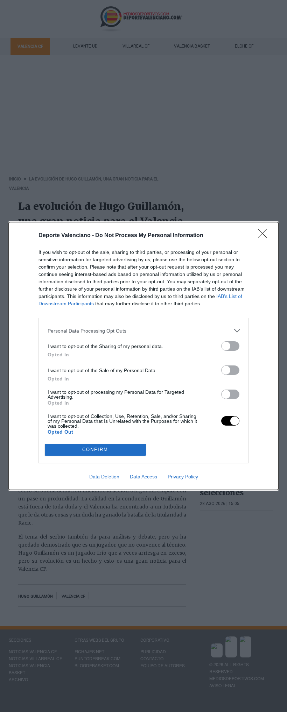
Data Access (143, 476)
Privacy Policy (183, 476)
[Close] (264, 235)
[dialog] (143, 356)
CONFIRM (95, 449)
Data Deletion (104, 476)
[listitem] (143, 330)
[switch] (230, 346)
